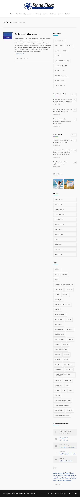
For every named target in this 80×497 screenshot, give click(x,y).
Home (12, 14)
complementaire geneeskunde (64, 284)
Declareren (58, 289)
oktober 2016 (59, 219)
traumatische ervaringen (63, 400)
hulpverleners (59, 334)
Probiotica (58, 385)
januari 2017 (59, 204)
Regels (57, 390)
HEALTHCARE (58, 324)
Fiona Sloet (18, 58)
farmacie (57, 309)
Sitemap (62, 493)
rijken (70, 390)
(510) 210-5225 (64, 438)
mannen (57, 354)
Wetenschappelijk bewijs (62, 415)
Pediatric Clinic (59, 71)
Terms (56, 493)
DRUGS (57, 294)
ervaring (65, 294)
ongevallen (58, 369)
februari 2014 (59, 249)
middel (66, 359)
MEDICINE (57, 359)
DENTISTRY (69, 289)
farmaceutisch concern (62, 304)
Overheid (69, 369)
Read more (18, 54)
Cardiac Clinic (59, 41)
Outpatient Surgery (61, 66)
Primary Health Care (61, 76)
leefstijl (65, 344)
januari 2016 (59, 234)
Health (57, 51)
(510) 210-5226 (64, 440)
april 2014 (58, 244)
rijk (64, 390)
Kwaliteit (18, 14)
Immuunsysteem (59, 339)
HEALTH (69, 319)
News (65, 51)
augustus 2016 (59, 224)
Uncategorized (60, 85)
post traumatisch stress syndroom (62, 375)
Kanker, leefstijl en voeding (27, 34)
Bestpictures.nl (32, 493)
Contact (67, 14)
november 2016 (59, 214)
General (69, 46)
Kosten (57, 344)
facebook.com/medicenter (67, 454)
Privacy (50, 493)
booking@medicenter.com (67, 447)
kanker (71, 339)
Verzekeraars (59, 410)
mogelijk (57, 364)
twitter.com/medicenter (66, 461)
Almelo (57, 269)
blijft (56, 279)
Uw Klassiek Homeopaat (62, 405)
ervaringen (58, 299)
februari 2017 (59, 199)
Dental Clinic (59, 46)
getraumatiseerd (60, 314)
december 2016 (59, 209)
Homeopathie (28, 14)
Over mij (38, 14)
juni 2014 (57, 239)
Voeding (69, 410)
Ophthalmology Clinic (62, 61)
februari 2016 (59, 229)
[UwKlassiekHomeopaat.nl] (40, 6)
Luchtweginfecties (61, 349)
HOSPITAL (70, 329)
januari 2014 (59, 254)
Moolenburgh (68, 364)
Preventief (68, 380)
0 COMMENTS (7, 37)
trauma (57, 395)
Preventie (58, 380)
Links (59, 14)
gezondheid (59, 319)
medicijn (66, 354)
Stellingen (53, 14)
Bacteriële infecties (61, 274)
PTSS (67, 385)
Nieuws (45, 14)
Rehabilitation (59, 80)
